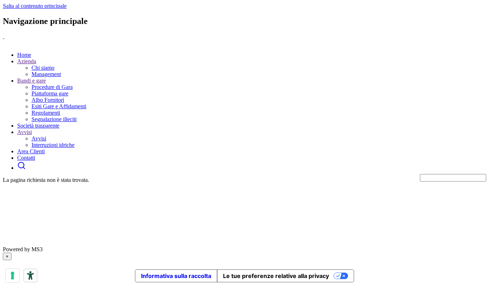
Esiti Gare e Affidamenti (59, 106)
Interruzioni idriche (53, 145)
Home (24, 55)
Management (46, 74)
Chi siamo (43, 68)
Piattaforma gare (50, 93)
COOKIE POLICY (212, 243)
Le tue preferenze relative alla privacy (276, 275)
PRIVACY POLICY (26, 243)
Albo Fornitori (48, 100)
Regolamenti (46, 113)
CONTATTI (250, 243)
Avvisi (24, 132)
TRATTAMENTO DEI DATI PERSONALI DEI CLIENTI (120, 243)
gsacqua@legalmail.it (40, 217)
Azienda (26, 61)
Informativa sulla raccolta (176, 275)
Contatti (26, 158)
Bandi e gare (31, 81)
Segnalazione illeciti (54, 119)
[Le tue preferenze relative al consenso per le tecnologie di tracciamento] (12, 275)
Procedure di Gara (52, 87)
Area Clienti (31, 151)
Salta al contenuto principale (35, 6)
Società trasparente (38, 126)
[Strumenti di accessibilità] (30, 275)
